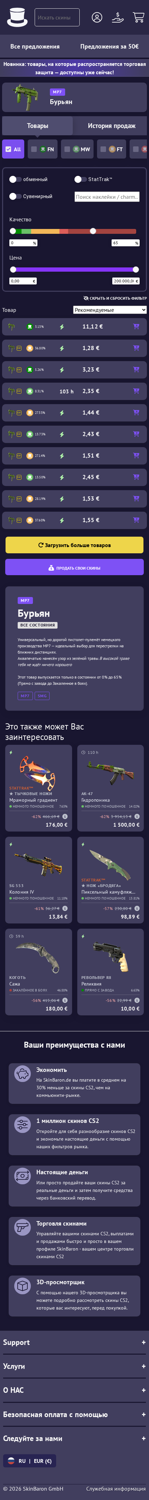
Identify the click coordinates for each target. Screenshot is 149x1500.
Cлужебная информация (116, 1488)
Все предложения (35, 46)
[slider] (13, 231)
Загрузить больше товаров (77, 545)
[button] (97, 17)
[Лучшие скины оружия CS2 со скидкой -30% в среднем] (17, 17)
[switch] (15, 179)
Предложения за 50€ (109, 46)
